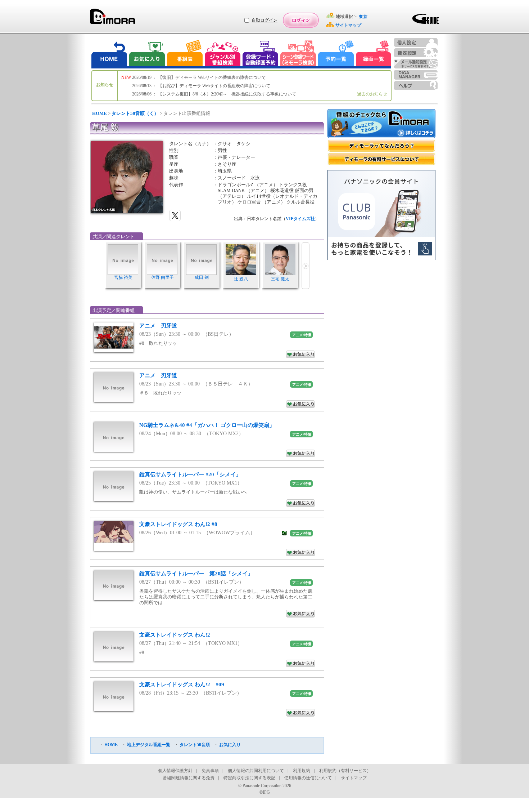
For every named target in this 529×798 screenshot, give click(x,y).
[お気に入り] (146, 54)
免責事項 (210, 770)
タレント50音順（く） (135, 113)
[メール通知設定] (416, 63)
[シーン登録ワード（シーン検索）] (298, 54)
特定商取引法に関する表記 (249, 777)
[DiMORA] (112, 19)
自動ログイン (264, 20)
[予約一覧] (336, 54)
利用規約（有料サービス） (345, 770)
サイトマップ (354, 777)
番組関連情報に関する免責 (188, 777)
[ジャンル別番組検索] (222, 54)
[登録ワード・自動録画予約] (261, 54)
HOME (99, 113)
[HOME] (109, 54)
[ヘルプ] (416, 85)
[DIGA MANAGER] (416, 75)
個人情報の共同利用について (256, 770)
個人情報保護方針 (175, 770)
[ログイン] (301, 20)
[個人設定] (416, 42)
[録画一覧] (374, 54)
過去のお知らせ (372, 94)
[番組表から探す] (185, 54)
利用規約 (301, 770)
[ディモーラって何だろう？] (381, 145)
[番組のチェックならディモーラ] (381, 124)
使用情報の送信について (308, 777)
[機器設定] (416, 52)
